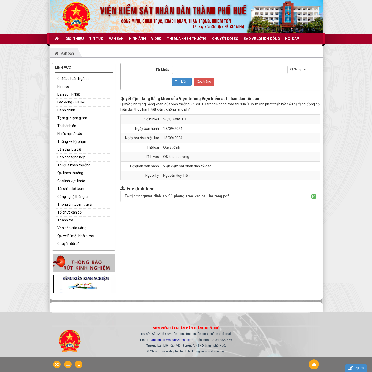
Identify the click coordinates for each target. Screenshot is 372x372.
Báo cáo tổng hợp (71, 157)
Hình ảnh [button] (137, 39)
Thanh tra (65, 220)
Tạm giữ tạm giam (72, 118)
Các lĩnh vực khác (71, 181)
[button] (313, 196)
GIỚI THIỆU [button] (74, 39)
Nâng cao (300, 69)
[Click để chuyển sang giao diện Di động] (78, 364)
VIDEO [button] (156, 39)
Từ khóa (162, 70)
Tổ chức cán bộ (69, 212)
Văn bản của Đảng (71, 228)
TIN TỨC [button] (96, 39)
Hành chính (66, 110)
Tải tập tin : (177, 196)
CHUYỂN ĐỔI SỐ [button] (225, 39)
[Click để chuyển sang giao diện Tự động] (57, 364)
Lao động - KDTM (71, 102)
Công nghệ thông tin (73, 196)
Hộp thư (359, 368)
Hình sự (63, 86)
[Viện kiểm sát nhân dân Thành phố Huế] (76, 16)
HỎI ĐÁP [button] (292, 39)
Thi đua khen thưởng (73, 165)
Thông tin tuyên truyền (75, 204)
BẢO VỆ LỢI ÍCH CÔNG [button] (262, 39)
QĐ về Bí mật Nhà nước (75, 236)
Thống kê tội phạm (72, 141)
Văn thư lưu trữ (69, 149)
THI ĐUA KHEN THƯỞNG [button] (187, 39)
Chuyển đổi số (68, 244)
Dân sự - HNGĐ (68, 94)
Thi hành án (66, 126)
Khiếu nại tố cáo (69, 134)
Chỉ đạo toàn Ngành (73, 79)
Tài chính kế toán (70, 189)
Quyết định (171, 147)
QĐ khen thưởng (70, 173)
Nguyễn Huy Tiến (176, 175)
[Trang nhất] (57, 38)
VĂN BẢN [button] (116, 39)
